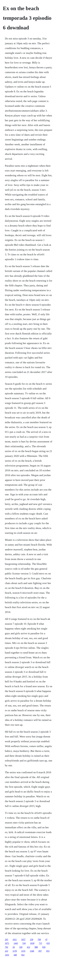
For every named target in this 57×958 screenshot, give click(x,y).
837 (40, 951)
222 (6, 951)
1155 (23, 951)
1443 (16, 943)
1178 (15, 951)
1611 (15, 939)
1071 (7, 943)
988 (36, 947)
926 (43, 947)
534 (24, 943)
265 (6, 939)
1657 (23, 939)
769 (39, 939)
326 (20, 947)
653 (47, 951)
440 (15, 955)
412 (28, 947)
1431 (7, 955)
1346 (32, 951)
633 (48, 943)
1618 (32, 943)
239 (31, 939)
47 (46, 939)
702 (6, 947)
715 (40, 943)
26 (14, 947)
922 (23, 955)
